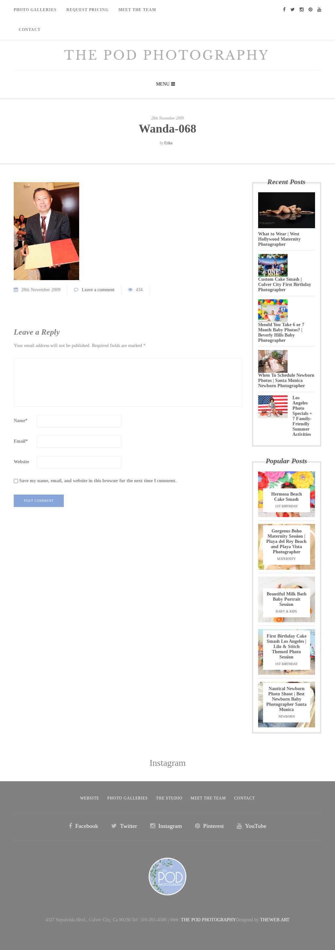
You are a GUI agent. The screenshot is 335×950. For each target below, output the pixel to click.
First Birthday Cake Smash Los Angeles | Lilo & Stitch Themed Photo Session (287, 646)
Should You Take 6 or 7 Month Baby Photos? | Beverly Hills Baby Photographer (281, 332)
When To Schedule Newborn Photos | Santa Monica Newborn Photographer (286, 380)
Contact (30, 29)
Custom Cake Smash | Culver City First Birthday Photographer (284, 284)
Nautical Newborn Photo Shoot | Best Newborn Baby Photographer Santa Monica (286, 699)
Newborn (286, 716)
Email (21, 441)
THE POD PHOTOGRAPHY (208, 919)
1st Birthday (286, 506)
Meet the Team (208, 798)
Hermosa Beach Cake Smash (286, 497)
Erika (168, 143)
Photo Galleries (35, 10)
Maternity (286, 559)
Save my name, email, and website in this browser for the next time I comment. (98, 480)
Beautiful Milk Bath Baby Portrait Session (287, 599)
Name (20, 420)
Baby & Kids (286, 611)
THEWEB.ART (275, 919)
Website (21, 461)
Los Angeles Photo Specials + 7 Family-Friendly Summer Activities (302, 416)
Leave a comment (98, 289)
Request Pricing (87, 10)
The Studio (169, 798)
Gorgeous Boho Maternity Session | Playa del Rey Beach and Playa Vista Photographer (286, 541)
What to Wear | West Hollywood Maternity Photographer (279, 239)
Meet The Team (137, 10)
